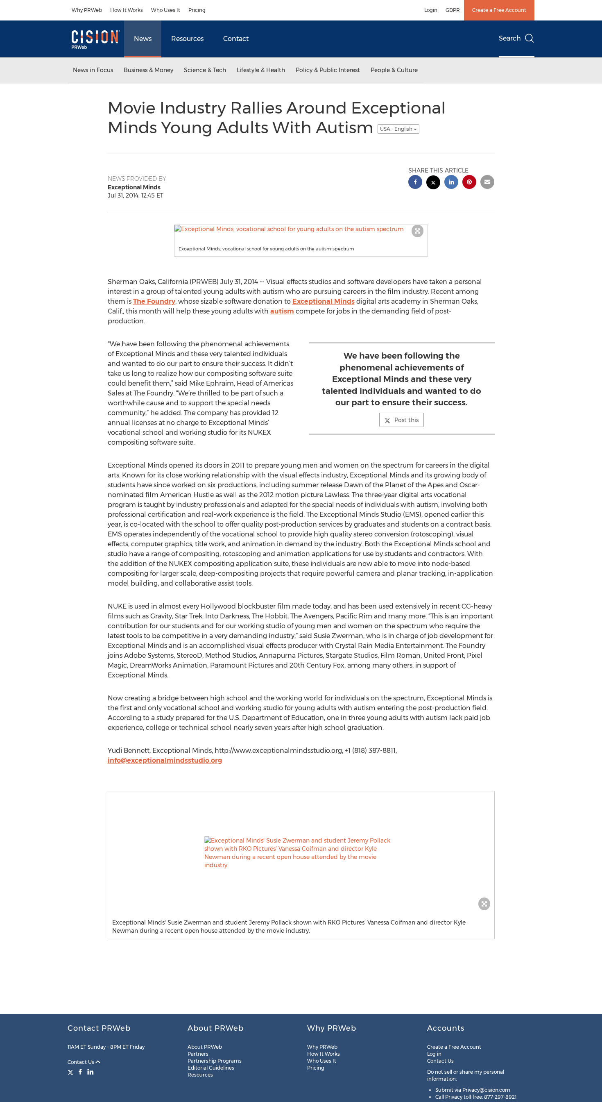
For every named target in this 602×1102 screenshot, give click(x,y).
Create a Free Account (499, 10)
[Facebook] (80, 1072)
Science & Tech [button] (205, 70)
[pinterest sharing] (469, 183)
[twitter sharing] (433, 183)
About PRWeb (205, 1047)
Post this (406, 420)
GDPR (453, 10)
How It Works (126, 10)
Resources (187, 39)
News (143, 39)
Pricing (197, 10)
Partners (198, 1054)
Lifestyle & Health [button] (261, 70)
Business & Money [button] (148, 70)
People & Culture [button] (394, 70)
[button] (301, 229)
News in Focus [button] (93, 70)
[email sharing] (487, 183)
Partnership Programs (215, 1061)
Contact (236, 39)
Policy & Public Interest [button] (328, 70)
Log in (434, 1054)
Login (430, 10)
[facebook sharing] (415, 183)
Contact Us (81, 1062)
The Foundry (154, 301)
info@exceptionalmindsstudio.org (165, 760)
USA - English (397, 129)
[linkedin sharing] (451, 183)
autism (282, 311)
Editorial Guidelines (211, 1068)
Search (510, 38)
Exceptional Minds (323, 301)
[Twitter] (71, 1072)
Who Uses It (165, 10)
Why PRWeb (87, 10)
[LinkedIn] (90, 1072)
